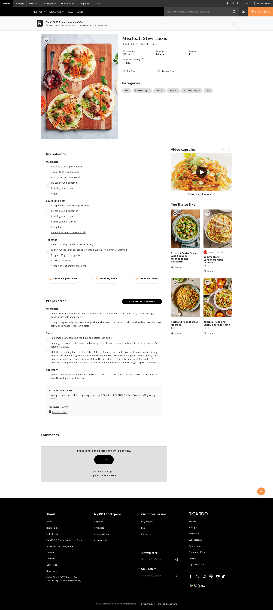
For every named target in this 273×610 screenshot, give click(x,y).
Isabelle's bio (52, 534)
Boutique (20, 3)
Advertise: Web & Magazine (59, 546)
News (49, 521)
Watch (81, 11)
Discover (55, 11)
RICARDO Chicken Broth (125, 395)
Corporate (84, 3)
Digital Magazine (196, 564)
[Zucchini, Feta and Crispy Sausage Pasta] (217, 297)
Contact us (146, 534)
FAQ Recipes (147, 521)
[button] (234, 12)
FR (247, 3)
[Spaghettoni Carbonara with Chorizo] (217, 228)
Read (70, 11)
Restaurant (34, 3)
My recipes (99, 527)
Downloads (51, 571)
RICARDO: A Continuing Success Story (64, 540)
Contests (50, 558)
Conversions (52, 564)
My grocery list (101, 540)
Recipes (6, 3)
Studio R (50, 552)
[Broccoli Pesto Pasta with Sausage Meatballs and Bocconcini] (185, 228)
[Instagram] (204, 576)
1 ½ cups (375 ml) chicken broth (68, 232)
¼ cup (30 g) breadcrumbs (65, 171)
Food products (68, 3)
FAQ (143, 527)
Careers (98, 3)
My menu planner (102, 534)
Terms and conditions (167, 603)
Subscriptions (50, 3)
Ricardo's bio (52, 527)
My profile (98, 521)
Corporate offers (197, 552)
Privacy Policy (146, 603)
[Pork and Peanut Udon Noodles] (185, 297)
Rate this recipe (149, 44)
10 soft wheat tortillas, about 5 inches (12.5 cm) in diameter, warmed (89, 249)
